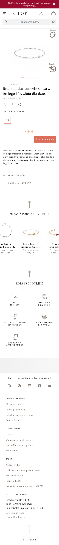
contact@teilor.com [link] (16, 517)
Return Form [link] (13, 420)
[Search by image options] (53, 22)
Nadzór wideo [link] (13, 465)
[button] (29, 175)
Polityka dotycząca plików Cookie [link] (23, 470)
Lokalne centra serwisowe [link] (19, 415)
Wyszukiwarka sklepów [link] (18, 440)
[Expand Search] (6, 22)
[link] (18, 13)
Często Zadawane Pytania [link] (19, 445)
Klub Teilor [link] (12, 450)
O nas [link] (9, 434)
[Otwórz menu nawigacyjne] (5, 13)
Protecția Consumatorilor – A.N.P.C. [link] (24, 486)
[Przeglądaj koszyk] (53, 13)
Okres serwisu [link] (13, 404)
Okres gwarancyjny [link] (16, 409)
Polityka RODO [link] (13, 481)
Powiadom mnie (45, 139)
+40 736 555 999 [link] (15, 513)
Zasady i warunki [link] (15, 475)
